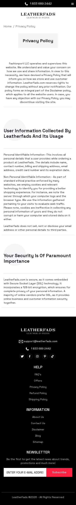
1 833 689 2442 (40, 4)
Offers (38, 380)
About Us (38, 417)
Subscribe (59, 472)
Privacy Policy (25, 26)
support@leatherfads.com (40, 341)
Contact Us (38, 423)
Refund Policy (38, 393)
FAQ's (38, 374)
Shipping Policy (38, 399)
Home (8, 26)
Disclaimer (38, 429)
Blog (38, 435)
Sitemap (38, 442)
